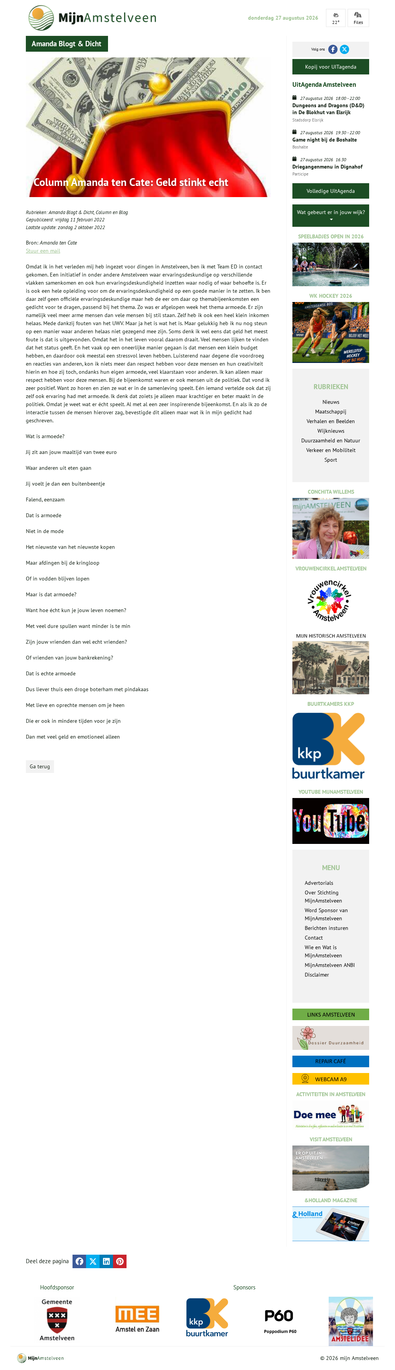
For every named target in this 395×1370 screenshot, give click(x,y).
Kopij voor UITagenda (330, 66)
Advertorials (319, 882)
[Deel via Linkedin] (106, 1261)
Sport (330, 459)
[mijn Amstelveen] (96, 18)
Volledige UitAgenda (331, 190)
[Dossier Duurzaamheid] (330, 1038)
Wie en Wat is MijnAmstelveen (323, 951)
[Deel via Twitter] (93, 1261)
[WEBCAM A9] (330, 1079)
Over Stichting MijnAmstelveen (323, 896)
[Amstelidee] (351, 1321)
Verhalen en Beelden (331, 421)
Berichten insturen (326, 928)
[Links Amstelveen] (330, 1014)
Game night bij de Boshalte (324, 139)
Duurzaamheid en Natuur (330, 440)
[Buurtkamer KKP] (209, 1317)
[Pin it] (120, 1261)
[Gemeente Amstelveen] (57, 1320)
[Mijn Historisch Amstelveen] (330, 663)
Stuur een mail (43, 250)
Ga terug (40, 766)
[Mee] (138, 1319)
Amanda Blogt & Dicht (71, 212)
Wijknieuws (330, 430)
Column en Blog (112, 212)
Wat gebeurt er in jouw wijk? (331, 212)
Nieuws (330, 401)
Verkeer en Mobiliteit (331, 450)
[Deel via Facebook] (79, 1261)
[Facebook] (333, 49)
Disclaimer (317, 974)
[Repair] (330, 1061)
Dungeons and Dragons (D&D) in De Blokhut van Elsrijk (328, 109)
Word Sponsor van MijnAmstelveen (326, 914)
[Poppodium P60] (280, 1319)
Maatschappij (330, 411)
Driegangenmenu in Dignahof (327, 166)
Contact (314, 937)
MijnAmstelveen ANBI (330, 965)
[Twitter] (344, 49)
